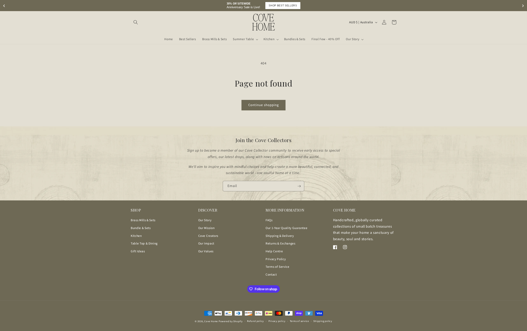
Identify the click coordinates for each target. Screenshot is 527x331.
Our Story (205, 220)
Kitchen (136, 236)
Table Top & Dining (144, 243)
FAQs (269, 220)
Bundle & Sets (141, 228)
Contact (271, 274)
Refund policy (255, 321)
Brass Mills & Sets (143, 220)
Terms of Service (277, 266)
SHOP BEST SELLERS (283, 5)
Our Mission (206, 228)
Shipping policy (322, 321)
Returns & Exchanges (280, 243)
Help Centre (274, 251)
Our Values (206, 251)
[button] (136, 22)
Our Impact (206, 243)
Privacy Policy (276, 259)
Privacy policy (277, 321)
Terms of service (299, 321)
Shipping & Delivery (280, 236)
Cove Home (211, 321)
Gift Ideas (138, 251)
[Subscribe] (299, 186)
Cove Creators (208, 236)
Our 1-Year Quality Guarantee (286, 228)
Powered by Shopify (231, 321)
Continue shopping (263, 105)
